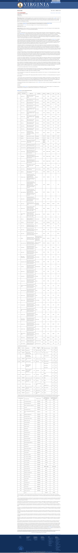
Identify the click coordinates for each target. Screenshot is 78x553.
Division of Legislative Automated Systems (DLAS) (51, 552)
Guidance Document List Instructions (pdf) (58, 549)
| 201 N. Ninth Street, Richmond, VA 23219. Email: (39, 551)
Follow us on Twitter (29, 551)
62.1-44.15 (25, 24)
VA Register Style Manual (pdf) (58, 547)
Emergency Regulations (30, 0)
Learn (42, 0)
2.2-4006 (39, 82)
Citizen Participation (50, 545)
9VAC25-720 (25, 23)
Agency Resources (47, 0)
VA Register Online (22, 0)
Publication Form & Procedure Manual (58, 540)
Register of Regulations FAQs (51, 541)
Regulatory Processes (50, 543)
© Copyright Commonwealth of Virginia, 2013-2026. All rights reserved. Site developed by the (39, 552)
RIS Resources (58, 541)
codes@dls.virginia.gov (49, 551)
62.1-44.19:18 (50, 526)
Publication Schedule (57, 543)
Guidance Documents (37, 0)
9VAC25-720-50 (49, 23)
